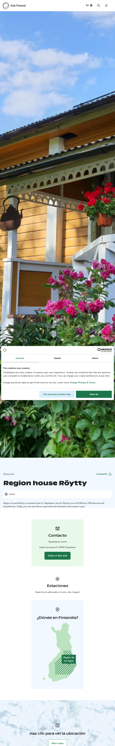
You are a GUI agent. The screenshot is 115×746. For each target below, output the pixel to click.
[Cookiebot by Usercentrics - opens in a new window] (99, 350)
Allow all (94, 394)
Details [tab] (57, 358)
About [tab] (95, 358)
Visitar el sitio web (57, 555)
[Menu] (106, 5)
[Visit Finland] (14, 5)
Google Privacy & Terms (82, 382)
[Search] (99, 5)
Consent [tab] (20, 358)
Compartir (101, 474)
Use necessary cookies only (57, 394)
